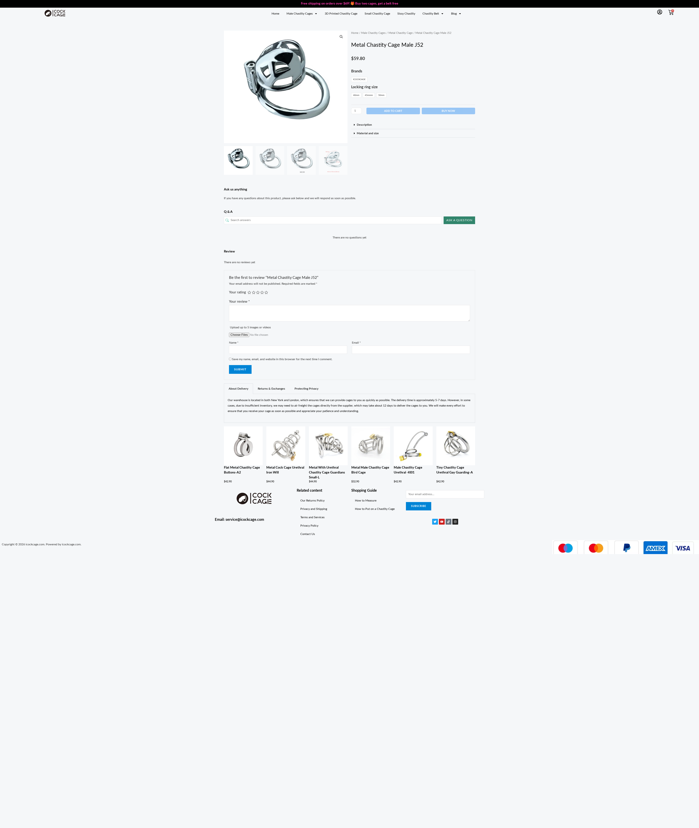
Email (356, 342)
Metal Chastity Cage (400, 33)
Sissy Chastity (406, 13)
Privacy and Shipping (313, 508)
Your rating (237, 292)
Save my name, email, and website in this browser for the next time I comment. (282, 359)
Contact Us (307, 534)
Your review (239, 301)
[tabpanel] (349, 408)
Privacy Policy (309, 525)
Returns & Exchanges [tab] (271, 388)
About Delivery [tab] (238, 388)
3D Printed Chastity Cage (341, 13)
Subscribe (418, 506)
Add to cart (393, 111)
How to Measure (365, 500)
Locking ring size (364, 87)
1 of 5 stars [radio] (249, 292)
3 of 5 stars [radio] (258, 292)
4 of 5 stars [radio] (262, 292)
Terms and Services (312, 517)
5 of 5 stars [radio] (266, 292)
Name (233, 342)
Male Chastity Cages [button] (300, 13)
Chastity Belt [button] (430, 13)
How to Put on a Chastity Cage (375, 508)
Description (364, 124)
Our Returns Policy (312, 500)
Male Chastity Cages (373, 33)
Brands (356, 71)
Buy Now (448, 111)
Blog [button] (454, 13)
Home (275, 13)
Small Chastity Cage (377, 13)
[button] (341, 36)
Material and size (368, 133)
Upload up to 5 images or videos (250, 327)
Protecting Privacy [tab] (306, 388)
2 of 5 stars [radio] (253, 292)
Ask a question (459, 220)
